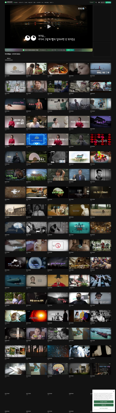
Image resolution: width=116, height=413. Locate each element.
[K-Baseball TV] (92, 2)
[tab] (9, 58)
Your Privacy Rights (104, 408)
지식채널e (8, 54)
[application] (49, 26)
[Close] (113, 391)
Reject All (104, 405)
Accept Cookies (103, 401)
